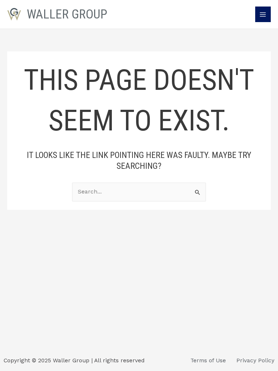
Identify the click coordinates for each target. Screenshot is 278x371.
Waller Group (67, 14)
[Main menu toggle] (263, 14)
